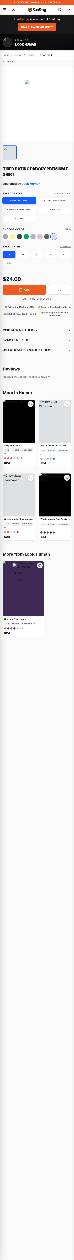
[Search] (59, 9)
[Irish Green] (26, 236)
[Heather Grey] (5, 236)
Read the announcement (37, 27)
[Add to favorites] (59, 290)
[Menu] (4, 9)
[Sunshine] (12, 236)
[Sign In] (13, 9)
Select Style (12, 193)
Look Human (31, 184)
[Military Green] (47, 236)
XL (51, 254)
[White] (53, 236)
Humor (18, 55)
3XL (9, 262)
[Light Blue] (33, 236)
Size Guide (65, 246)
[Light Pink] (40, 236)
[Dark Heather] (19, 236)
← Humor (8, 61)
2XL (65, 254)
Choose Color (14, 229)
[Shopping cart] (68, 10)
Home (6, 55)
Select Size (11, 246)
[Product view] (10, 152)
